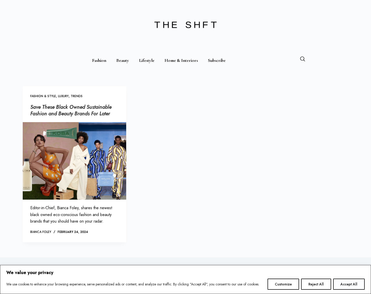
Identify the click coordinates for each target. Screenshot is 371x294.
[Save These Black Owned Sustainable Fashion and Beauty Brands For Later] (74, 161)
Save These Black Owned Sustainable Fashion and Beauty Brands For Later (71, 110)
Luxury (63, 96)
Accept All (348, 284)
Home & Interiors (181, 60)
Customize (283, 284)
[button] (302, 60)
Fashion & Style (43, 96)
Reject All (316, 284)
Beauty (122, 60)
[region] (185, 279)
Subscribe (217, 60)
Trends (77, 96)
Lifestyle (146, 60)
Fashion (99, 60)
